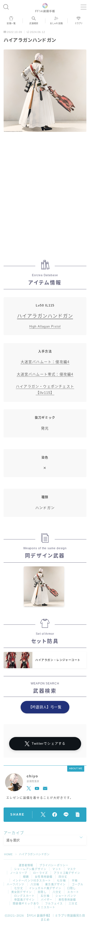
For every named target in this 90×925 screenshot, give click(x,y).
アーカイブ (14, 833)
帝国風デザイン (24, 899)
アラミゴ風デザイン (67, 872)
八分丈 (57, 892)
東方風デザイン (55, 884)
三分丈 (73, 903)
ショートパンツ (65, 895)
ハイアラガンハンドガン (45, 316)
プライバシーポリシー (54, 865)
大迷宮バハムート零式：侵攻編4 (45, 374)
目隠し (42, 892)
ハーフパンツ (15, 884)
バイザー (47, 899)
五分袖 (45, 895)
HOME (8, 854)
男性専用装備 (67, 899)
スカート (73, 892)
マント (56, 869)
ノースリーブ (18, 872)
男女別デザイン (21, 892)
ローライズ (40, 872)
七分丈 (18, 888)
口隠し (71, 888)
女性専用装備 (43, 876)
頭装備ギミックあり (26, 903)
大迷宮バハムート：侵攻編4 (45, 362)
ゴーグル (78, 884)
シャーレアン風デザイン (30, 869)
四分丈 (63, 876)
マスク (71, 869)
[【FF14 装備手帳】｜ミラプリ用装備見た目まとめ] (45, 7)
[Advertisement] (45, 195)
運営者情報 (26, 865)
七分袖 (61, 880)
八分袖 (34, 884)
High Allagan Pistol (45, 326)
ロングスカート (24, 895)
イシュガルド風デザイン (45, 888)
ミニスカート (46, 907)
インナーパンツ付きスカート (32, 880)
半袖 (75, 880)
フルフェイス (54, 903)
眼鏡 (26, 876)
